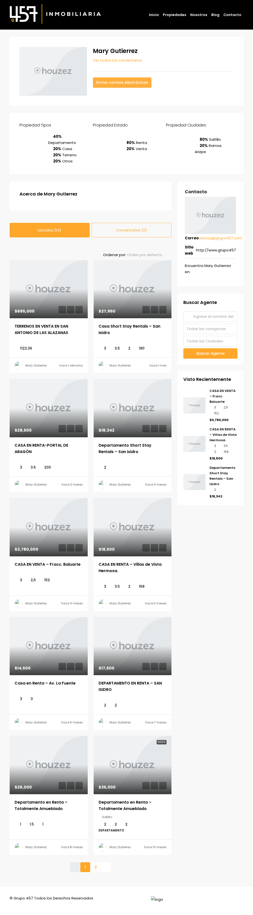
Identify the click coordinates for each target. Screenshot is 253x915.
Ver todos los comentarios (117, 60)
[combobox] (148, 255)
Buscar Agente (210, 353)
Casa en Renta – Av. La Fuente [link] (45, 683)
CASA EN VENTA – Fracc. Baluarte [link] (48, 564)
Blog (215, 14)
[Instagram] (238, 901)
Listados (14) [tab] (49, 230)
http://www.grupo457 (216, 250)
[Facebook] (230, 901)
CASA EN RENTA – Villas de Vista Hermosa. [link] (223, 434)
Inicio (154, 14)
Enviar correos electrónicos (122, 82)
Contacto (232, 14)
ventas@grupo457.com (220, 238)
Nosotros (198, 14)
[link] (49, 289)
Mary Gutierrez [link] (36, 365)
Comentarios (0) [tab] (131, 230)
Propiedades (174, 14)
